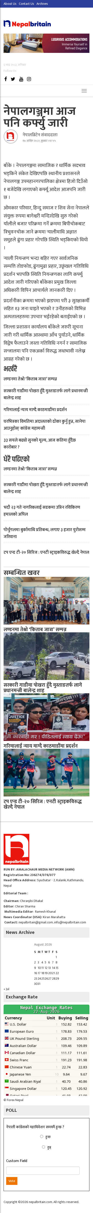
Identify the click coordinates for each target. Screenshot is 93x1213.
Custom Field (16, 1161)
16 (35, 973)
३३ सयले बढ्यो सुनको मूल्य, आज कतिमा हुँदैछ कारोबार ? (40, 444)
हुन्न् (49, 1147)
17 (39, 973)
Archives (42, 3)
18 (42, 973)
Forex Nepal (15, 1100)
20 (50, 973)
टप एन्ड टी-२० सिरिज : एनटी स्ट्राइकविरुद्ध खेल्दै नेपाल (46, 552)
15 (57, 968)
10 (39, 968)
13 (49, 968)
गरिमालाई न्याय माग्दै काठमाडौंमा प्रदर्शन (35, 409)
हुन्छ (48, 1137)
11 (42, 968)
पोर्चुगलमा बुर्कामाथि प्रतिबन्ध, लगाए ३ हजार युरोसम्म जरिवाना (45, 533)
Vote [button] (12, 1181)
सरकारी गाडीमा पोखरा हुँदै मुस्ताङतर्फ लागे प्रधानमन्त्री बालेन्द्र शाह (46, 395)
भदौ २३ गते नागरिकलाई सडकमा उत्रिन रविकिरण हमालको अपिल (42, 511)
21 (53, 973)
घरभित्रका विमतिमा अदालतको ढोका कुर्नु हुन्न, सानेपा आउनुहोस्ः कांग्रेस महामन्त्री (44, 425)
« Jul (6, 989)
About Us (10, 3)
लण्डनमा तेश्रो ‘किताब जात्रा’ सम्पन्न (30, 379)
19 (46, 973)
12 (46, 968)
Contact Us (26, 3)
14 (53, 968)
